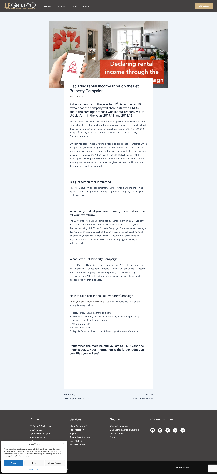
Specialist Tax (76, 440)
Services (47, 5)
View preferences (55, 463)
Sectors (61, 5)
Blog (75, 5)
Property (114, 437)
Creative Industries (119, 425)
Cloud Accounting (78, 425)
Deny (34, 463)
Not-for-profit (116, 433)
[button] (63, 444)
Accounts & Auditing (80, 437)
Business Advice (77, 444)
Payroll (73, 433)
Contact (85, 5)
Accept (13, 463)
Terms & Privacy (33, 469)
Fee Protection (77, 429)
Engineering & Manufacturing (124, 429)
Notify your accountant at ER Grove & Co (89, 301)
